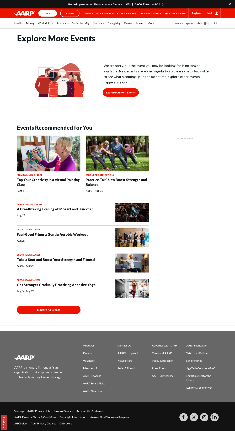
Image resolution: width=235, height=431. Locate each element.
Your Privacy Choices (43, 423)
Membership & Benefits (98, 13)
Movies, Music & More (29, 175)
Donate (87, 353)
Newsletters (125, 360)
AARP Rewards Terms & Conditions (35, 417)
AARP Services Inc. (163, 375)
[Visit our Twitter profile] (194, 417)
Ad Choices (21, 423)
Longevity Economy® (199, 387)
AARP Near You (92, 391)
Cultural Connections (100, 175)
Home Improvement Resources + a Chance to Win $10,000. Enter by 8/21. (114, 4)
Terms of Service (63, 411)
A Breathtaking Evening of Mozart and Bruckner (55, 209)
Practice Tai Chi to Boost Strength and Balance (116, 182)
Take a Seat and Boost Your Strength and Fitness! (56, 259)
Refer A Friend (126, 368)
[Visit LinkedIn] (214, 417)
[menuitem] (18, 24)
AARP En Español (128, 353)
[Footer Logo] (38, 357)
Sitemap (19, 411)
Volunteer (89, 360)
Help (199, 23)
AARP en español (183, 23)
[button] (215, 23)
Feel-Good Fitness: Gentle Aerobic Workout (52, 234)
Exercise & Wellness (28, 229)
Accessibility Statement (90, 411)
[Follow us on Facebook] (183, 417)
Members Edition (151, 13)
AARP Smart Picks (127, 13)
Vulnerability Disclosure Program (109, 417)
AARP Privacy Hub (38, 411)
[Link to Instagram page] (204, 417)
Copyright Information (73, 417)
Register (197, 13)
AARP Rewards (177, 13)
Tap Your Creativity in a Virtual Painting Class (48, 182)
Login (210, 13)
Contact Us (124, 345)
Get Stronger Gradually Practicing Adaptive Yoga (56, 285)
